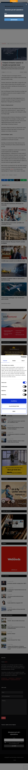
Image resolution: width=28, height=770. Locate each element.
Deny (14, 411)
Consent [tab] (5, 360)
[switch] (25, 387)
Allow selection (14, 406)
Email (5, 13)
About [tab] (23, 360)
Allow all (14, 401)
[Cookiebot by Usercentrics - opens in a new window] (21, 357)
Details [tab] (14, 360)
